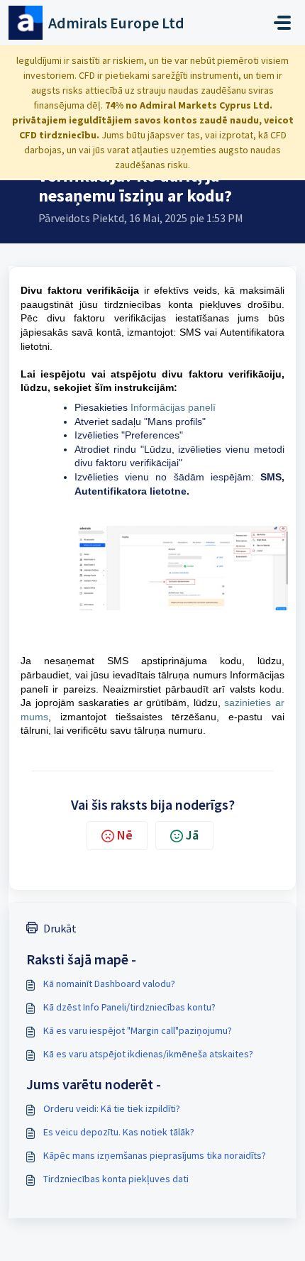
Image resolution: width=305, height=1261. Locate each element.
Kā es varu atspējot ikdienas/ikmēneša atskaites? (148, 1053)
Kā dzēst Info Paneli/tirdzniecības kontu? (129, 1007)
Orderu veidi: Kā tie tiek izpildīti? (111, 1108)
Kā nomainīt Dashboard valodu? (109, 983)
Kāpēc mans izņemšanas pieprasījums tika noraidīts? (154, 1155)
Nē (125, 835)
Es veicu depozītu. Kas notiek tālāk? (118, 1131)
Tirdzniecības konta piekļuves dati (116, 1178)
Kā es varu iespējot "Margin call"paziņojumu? (137, 1030)
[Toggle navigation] (282, 22)
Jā (192, 835)
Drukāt (60, 928)
